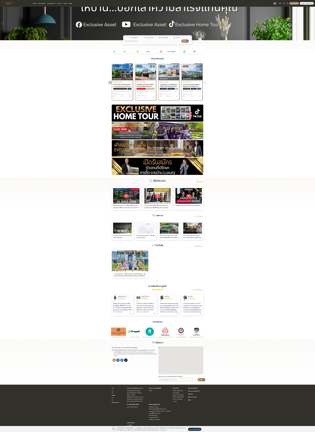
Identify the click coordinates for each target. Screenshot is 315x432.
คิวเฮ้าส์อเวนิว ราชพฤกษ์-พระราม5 (135, 399)
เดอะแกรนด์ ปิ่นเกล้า (154, 417)
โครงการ (60, 3)
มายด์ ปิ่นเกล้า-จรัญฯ (153, 407)
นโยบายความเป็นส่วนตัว (193, 391)
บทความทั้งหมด (198, 216)
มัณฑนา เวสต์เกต (131, 395)
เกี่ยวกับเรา (190, 394)
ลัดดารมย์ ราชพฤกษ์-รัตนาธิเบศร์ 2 (135, 401)
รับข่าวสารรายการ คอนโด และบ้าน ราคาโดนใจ (170, 376)
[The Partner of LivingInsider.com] (149, 331)
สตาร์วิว (150, 390)
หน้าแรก (35, 3)
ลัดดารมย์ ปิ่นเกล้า (153, 415)
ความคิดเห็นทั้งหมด (197, 289)
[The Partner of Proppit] (134, 331)
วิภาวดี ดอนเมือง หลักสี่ (133, 404)
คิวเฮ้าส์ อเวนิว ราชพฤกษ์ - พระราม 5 (135, 397)
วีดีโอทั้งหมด (199, 181)
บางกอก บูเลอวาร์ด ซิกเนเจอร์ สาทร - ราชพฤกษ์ (160, 411)
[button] (312, 23)
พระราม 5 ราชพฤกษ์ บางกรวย (135, 388)
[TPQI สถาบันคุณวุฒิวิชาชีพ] (180, 331)
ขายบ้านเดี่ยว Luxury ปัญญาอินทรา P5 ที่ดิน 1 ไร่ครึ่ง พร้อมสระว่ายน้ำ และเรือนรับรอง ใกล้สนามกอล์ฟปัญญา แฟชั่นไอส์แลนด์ (169, 85)
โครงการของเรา (115, 402)
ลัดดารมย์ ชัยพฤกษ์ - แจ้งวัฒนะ (134, 392)
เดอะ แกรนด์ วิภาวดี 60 (132, 407)
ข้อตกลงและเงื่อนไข (192, 388)
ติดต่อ (70, 3)
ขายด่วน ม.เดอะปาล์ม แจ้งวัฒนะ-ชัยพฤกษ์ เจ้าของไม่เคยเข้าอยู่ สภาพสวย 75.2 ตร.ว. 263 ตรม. (191, 85)
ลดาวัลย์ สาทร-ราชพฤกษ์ (154, 419)
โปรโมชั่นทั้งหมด (198, 246)
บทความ (65, 3)
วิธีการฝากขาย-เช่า (192, 397)
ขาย (113, 390)
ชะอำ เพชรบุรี (130, 422)
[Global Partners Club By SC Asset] (118, 331)
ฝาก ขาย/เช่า (294, 3)
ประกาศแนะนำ (42, 3)
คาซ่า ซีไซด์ (129, 425)
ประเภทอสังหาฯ (51, 3)
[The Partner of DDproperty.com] (165, 331)
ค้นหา (185, 41)
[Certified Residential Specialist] (196, 331)
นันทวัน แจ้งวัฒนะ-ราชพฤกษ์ (133, 390)
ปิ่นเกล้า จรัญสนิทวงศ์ (154, 404)
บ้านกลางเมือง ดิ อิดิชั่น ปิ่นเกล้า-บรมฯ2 (158, 409)
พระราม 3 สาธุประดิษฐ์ (155, 388)
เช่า (112, 392)
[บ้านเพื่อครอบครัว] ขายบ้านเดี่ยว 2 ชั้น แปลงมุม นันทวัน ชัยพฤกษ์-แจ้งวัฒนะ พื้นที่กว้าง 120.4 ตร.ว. (145, 85)
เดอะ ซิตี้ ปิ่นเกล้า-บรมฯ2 (154, 413)
